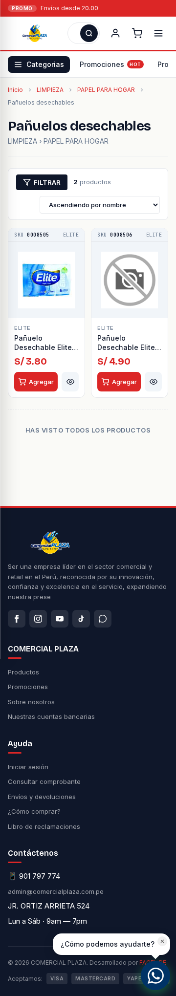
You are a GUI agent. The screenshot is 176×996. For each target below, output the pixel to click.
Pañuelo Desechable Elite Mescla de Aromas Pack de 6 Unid (128, 343)
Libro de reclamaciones (44, 826)
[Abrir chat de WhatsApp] (155, 975)
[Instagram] (38, 619)
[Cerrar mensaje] (162, 941)
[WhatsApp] (102, 619)
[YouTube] (59, 619)
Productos (23, 672)
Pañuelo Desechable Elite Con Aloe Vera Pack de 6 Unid (43, 343)
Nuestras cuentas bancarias (51, 716)
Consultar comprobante (44, 781)
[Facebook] (16, 619)
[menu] (158, 33)
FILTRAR (47, 182)
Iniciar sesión (28, 767)
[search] (89, 33)
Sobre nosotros (31, 702)
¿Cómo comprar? (34, 811)
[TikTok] (81, 619)
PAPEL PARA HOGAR (106, 89)
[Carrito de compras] (137, 33)
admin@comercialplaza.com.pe (56, 891)
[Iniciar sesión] (115, 33)
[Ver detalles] (70, 381)
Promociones (102, 64)
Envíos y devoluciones (42, 797)
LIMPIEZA (50, 89)
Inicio (15, 89)
